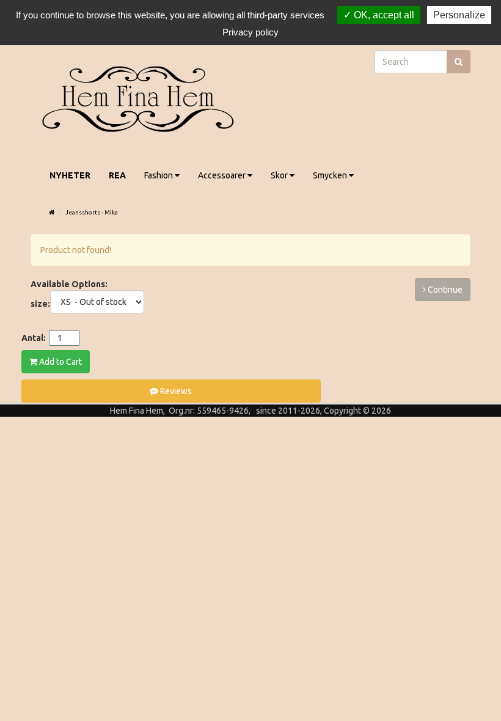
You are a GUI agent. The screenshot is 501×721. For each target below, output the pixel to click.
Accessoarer (222, 175)
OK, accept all (382, 15)
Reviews (175, 391)
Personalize (459, 15)
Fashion (159, 175)
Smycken (331, 175)
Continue (444, 290)
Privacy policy (250, 32)
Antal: (33, 338)
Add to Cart (59, 362)
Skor (280, 175)
